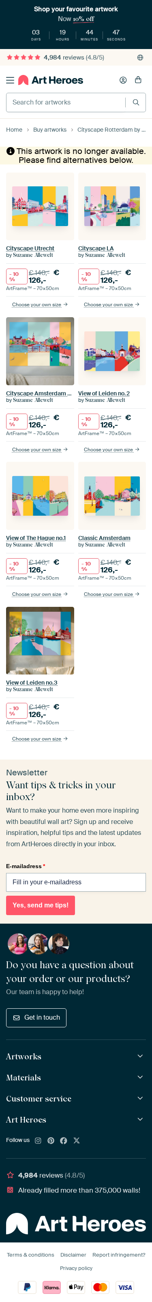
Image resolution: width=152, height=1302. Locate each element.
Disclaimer (73, 1254)
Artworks (23, 1056)
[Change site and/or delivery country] (140, 57)
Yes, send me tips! (41, 905)
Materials (23, 1077)
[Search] (136, 102)
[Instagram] (38, 1141)
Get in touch (42, 1017)
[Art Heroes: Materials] (141, 1077)
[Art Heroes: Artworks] (141, 1056)
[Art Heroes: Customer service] (141, 1098)
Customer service (38, 1098)
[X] (76, 1141)
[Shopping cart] (138, 80)
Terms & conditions (30, 1254)
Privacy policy (76, 1268)
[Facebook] (63, 1141)
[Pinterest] (51, 1141)
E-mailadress (25, 866)
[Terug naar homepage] (50, 80)
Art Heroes (26, 1119)
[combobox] (65, 102)
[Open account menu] (123, 80)
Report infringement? (118, 1254)
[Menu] (10, 80)
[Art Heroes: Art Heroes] (141, 1119)
